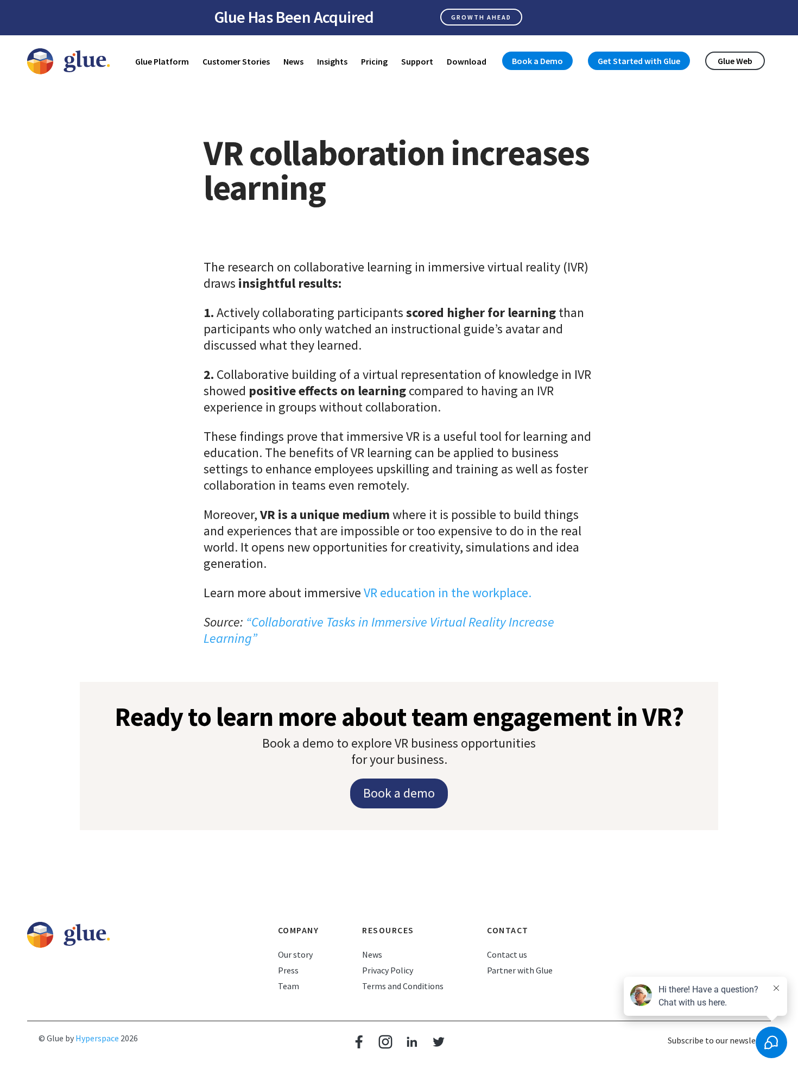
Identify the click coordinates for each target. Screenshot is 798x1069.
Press (288, 970)
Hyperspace (97, 1038)
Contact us (507, 954)
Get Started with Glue (639, 60)
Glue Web (735, 60)
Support (417, 61)
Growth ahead (481, 17)
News (293, 61)
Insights (332, 61)
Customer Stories (236, 61)
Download (466, 61)
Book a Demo (537, 60)
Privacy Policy (387, 970)
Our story (295, 954)
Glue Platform (162, 61)
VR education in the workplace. (447, 592)
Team (288, 986)
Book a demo (399, 793)
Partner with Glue (520, 970)
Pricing (374, 61)
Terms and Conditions (403, 986)
